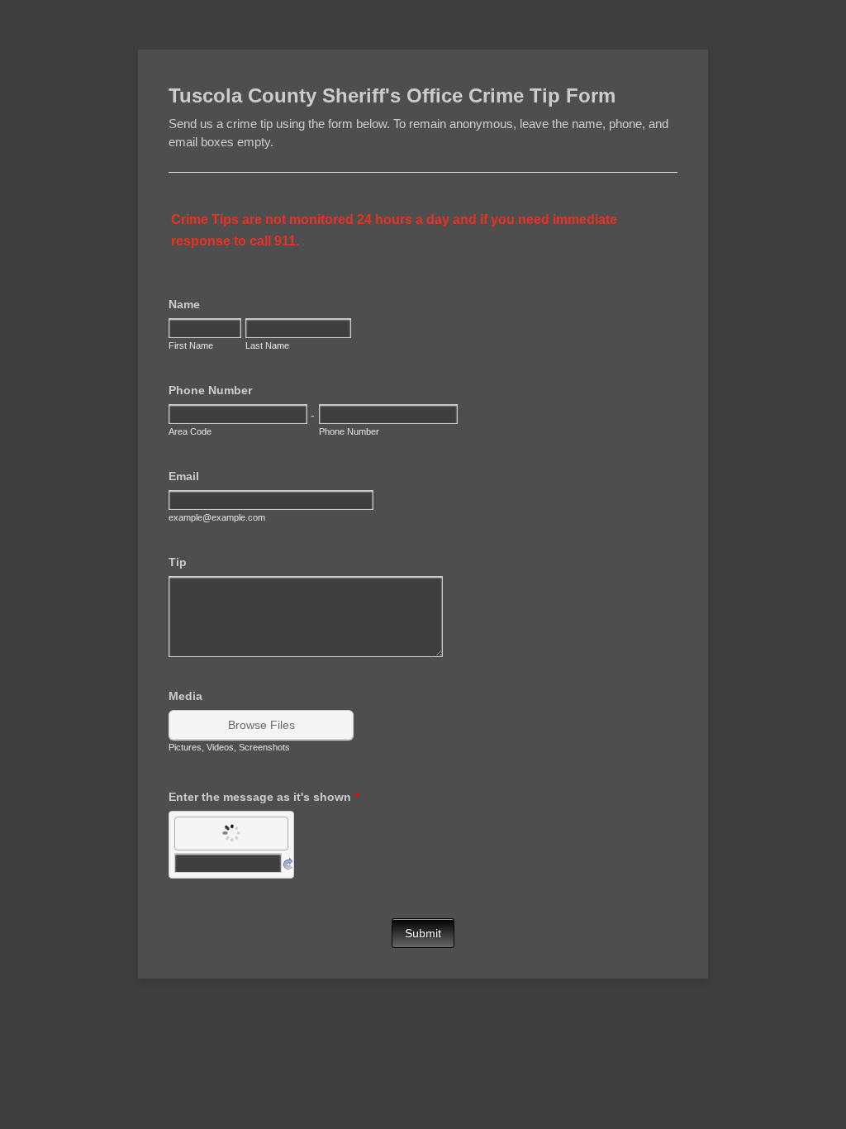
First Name (191, 345)
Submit (423, 933)
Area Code (190, 431)
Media (185, 696)
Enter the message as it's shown (264, 796)
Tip (178, 562)
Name (184, 304)
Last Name (267, 345)
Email (184, 476)
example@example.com (217, 517)
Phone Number (210, 390)
